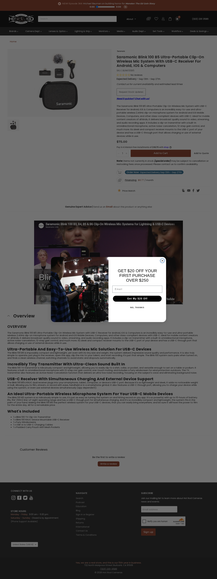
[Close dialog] (162, 260)
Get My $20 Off (137, 298)
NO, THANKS (137, 308)
